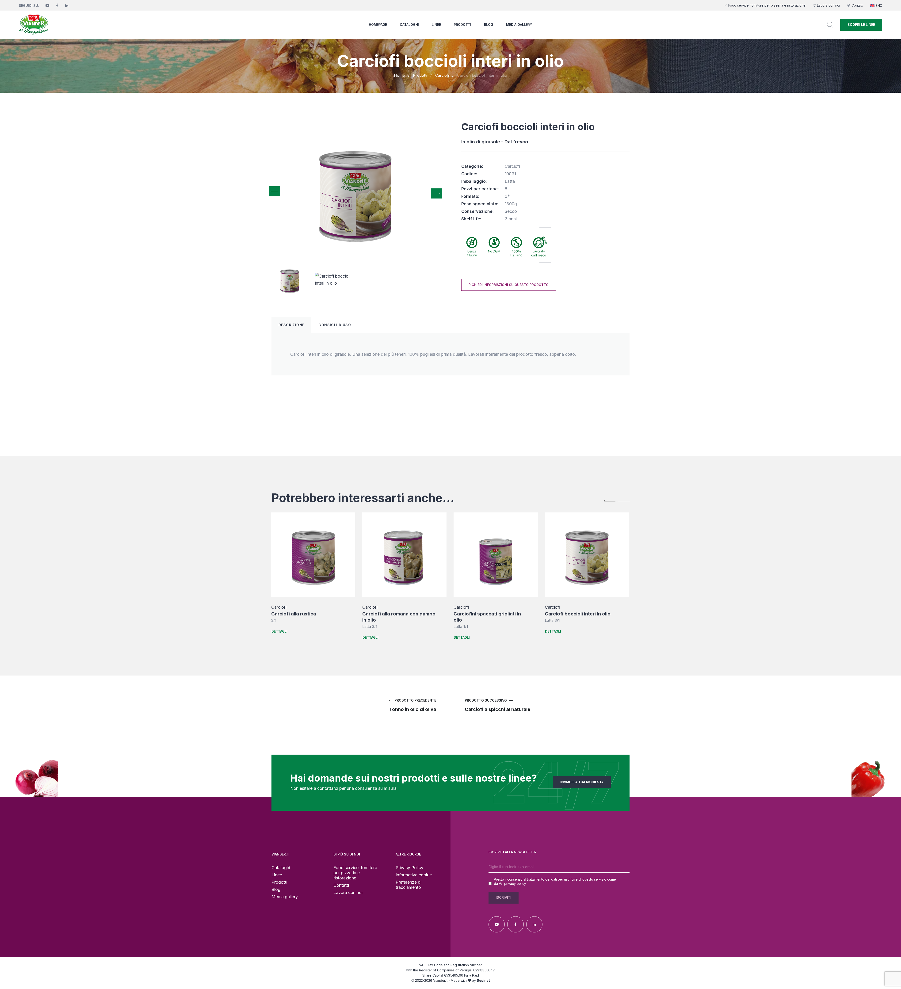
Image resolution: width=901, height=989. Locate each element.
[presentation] (274, 191)
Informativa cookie (414, 874)
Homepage (378, 25)
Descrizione (291, 325)
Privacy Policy (409, 867)
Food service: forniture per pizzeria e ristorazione (767, 5)
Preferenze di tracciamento (408, 885)
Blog (488, 25)
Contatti (857, 5)
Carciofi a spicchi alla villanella (580, 614)
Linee (436, 25)
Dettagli (279, 637)
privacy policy (515, 884)
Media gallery (519, 25)
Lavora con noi (828, 5)
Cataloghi (409, 25)
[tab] (291, 325)
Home (399, 75)
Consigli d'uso (334, 325)
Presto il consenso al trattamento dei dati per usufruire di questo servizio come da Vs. (555, 881)
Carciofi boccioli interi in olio (486, 614)
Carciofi (442, 75)
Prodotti (462, 25)
